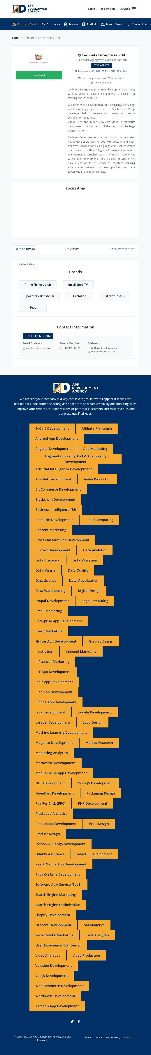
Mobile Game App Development (61, 773)
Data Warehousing (50, 590)
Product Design (47, 834)
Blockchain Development (55, 499)
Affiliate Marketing (97, 428)
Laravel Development (52, 722)
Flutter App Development (55, 641)
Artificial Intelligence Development (63, 469)
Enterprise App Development (58, 621)
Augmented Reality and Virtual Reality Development (76, 459)
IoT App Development (53, 671)
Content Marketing (50, 530)
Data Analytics (95, 550)
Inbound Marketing (81, 651)
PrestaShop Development (56, 823)
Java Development (50, 712)
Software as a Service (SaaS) (58, 884)
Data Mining (45, 570)
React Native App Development (61, 864)
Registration (107, 9)
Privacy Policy (113, 1037)
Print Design (99, 823)
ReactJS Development (94, 854)
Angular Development (53, 448)
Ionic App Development (54, 682)
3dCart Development (52, 428)
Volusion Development (53, 965)
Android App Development (56, 438)
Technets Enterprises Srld (103, 55)
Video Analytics (47, 955)
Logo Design (93, 722)
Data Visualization (83, 580)
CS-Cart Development (53, 550)
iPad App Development (54, 692)
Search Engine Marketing (55, 894)
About (99, 1037)
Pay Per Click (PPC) (50, 803)
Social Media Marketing (54, 935)
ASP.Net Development (53, 479)
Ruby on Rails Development (57, 874)
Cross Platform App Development (62, 540)
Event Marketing (48, 631)
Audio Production (97, 479)
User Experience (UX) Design (58, 945)
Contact (128, 1037)
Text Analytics (97, 935)
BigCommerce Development (58, 489)
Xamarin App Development (57, 1006)
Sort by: (121, 248)
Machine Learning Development (61, 732)
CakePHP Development (54, 519)
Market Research (99, 742)
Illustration (44, 651)
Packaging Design (100, 793)
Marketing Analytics (51, 752)
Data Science (45, 580)
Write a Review (25, 249)
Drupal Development (52, 601)
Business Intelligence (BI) (55, 509)
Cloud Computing (99, 519)
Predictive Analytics (51, 813)
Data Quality (78, 570)
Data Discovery (47, 560)
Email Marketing (48, 611)
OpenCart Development (54, 793)
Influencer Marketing (52, 661)
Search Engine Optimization (57, 904)
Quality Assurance (50, 854)
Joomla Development (95, 712)
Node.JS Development (95, 783)
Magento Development (54, 742)
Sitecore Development (53, 925)
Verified (39, 75)
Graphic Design (101, 641)
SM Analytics (94, 925)
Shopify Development (52, 915)
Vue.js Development (51, 975)
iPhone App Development (56, 702)
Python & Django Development (60, 844)
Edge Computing (94, 601)
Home (16, 38)
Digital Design (89, 590)
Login (91, 9)
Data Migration (84, 560)
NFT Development (50, 783)
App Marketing (95, 448)
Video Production (86, 955)
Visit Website (101, 65)
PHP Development (92, 803)
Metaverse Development (55, 763)
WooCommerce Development (59, 986)
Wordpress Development (55, 996)
